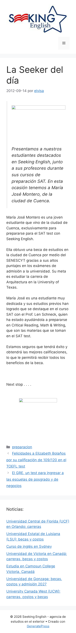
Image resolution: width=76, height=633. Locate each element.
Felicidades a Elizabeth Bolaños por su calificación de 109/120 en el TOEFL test (36, 459)
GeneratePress (38, 626)
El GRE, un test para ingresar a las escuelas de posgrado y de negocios (35, 479)
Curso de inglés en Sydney (29, 546)
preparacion (22, 447)
